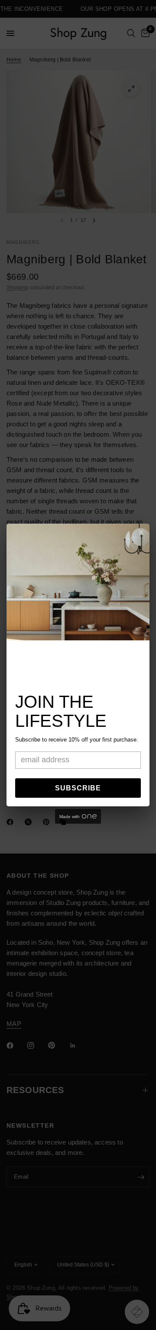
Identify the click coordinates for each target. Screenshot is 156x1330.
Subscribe (78, 788)
